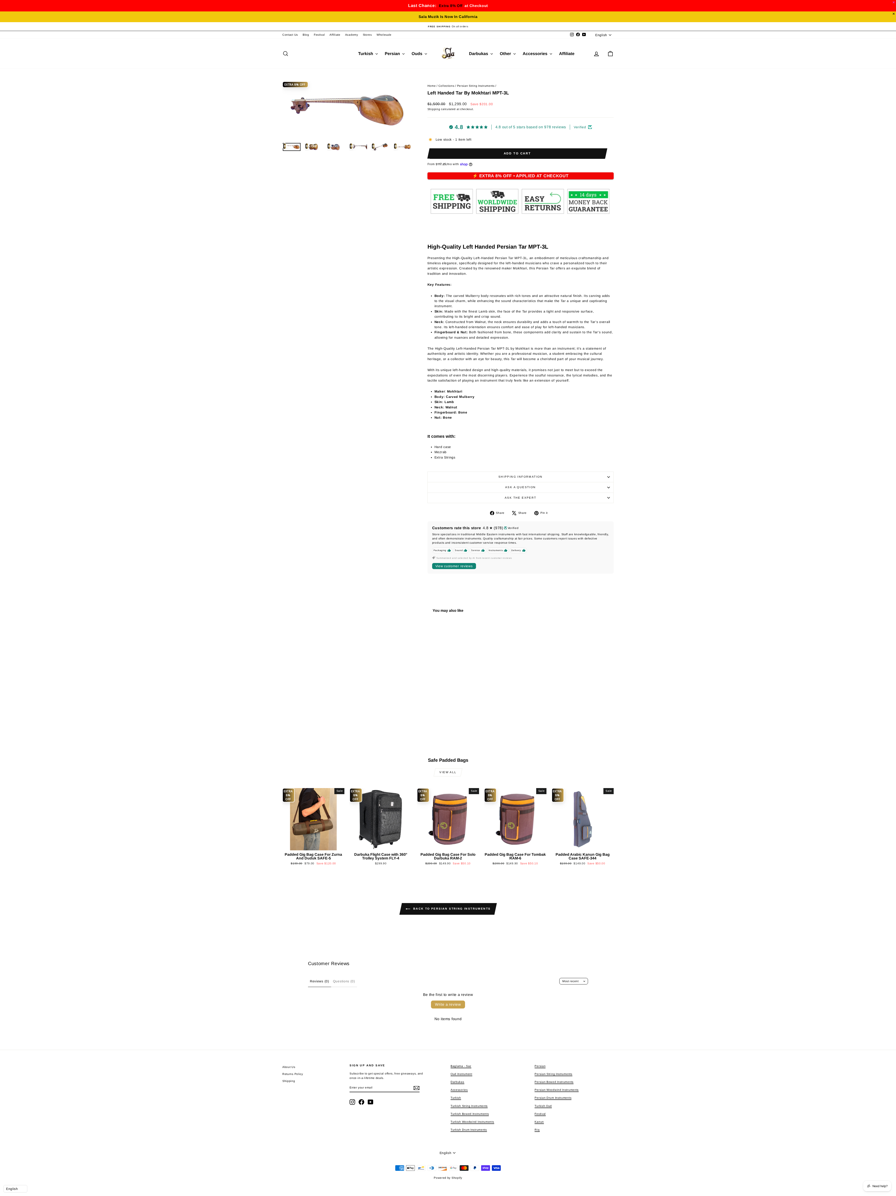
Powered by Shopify (448, 1177)
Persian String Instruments (476, 85)
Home (431, 85)
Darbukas (479, 53)
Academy (351, 34)
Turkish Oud (543, 1106)
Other (506, 53)
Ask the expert (520, 497)
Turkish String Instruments (469, 1106)
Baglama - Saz (461, 1066)
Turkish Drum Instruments (469, 1129)
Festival (319, 34)
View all (447, 772)
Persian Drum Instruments (553, 1097)
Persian (393, 53)
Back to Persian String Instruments (451, 908)
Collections (446, 85)
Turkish (366, 53)
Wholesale (384, 34)
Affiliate (334, 34)
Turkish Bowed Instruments (470, 1114)
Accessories (536, 53)
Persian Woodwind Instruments (557, 1090)
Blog (306, 34)
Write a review (448, 1004)
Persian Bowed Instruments (554, 1082)
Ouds (418, 53)
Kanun (539, 1121)
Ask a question (520, 487)
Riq (537, 1129)
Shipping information (520, 476)
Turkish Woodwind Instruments (472, 1121)
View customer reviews (454, 566)
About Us (288, 1067)
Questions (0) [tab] (344, 981)
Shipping (433, 109)
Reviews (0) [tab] (319, 981)
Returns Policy (292, 1074)
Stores (367, 34)
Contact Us (290, 34)
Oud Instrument (461, 1074)
